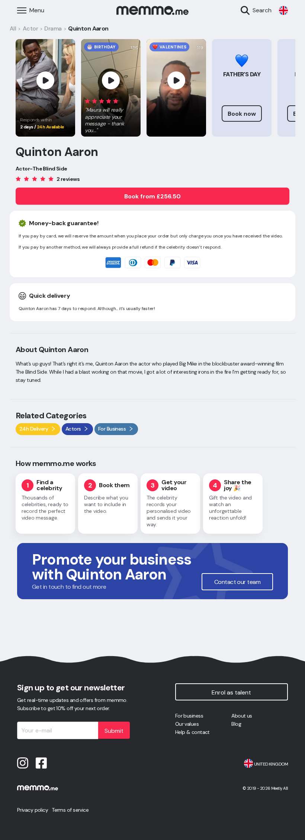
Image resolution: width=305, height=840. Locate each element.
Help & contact (192, 732)
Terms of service (70, 810)
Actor (30, 28)
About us (241, 715)
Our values (187, 724)
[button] (111, 114)
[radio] (87, 100)
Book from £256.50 (152, 196)
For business (189, 715)
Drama (52, 28)
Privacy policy (32, 810)
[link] (283, 10)
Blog (236, 724)
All (13, 28)
